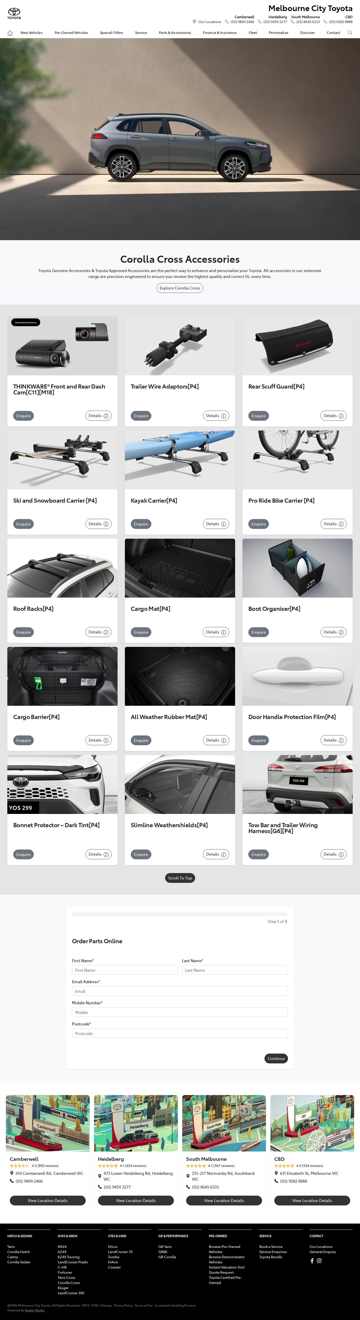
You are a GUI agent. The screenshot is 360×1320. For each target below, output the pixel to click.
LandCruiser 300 (71, 1292)
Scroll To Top (180, 877)
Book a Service (271, 1246)
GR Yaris (165, 1246)
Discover (307, 32)
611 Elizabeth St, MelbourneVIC (309, 1173)
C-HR (62, 1267)
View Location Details (48, 1200)
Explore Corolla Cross (180, 287)
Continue (276, 1058)
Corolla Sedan (18, 1261)
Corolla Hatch (18, 1251)
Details (96, 415)
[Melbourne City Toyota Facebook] (313, 1260)
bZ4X (62, 1251)
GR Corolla (167, 1256)
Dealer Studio (35, 1310)
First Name (83, 960)
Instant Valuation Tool (226, 1267)
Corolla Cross (69, 1282)
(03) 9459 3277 (275, 21)
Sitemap (106, 1305)
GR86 (162, 1251)
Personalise (278, 32)
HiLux (112, 1246)
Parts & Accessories (175, 32)
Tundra (113, 1256)
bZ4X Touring (69, 1256)
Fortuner (65, 1272)
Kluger (63, 1287)
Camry (12, 1256)
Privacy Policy (123, 1305)
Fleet (253, 32)
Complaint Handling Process (175, 1305)
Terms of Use (144, 1305)
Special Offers (111, 32)
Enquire (23, 415)
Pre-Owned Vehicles (71, 32)
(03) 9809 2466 (242, 21)
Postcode (81, 1023)
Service (141, 32)
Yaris (11, 1246)
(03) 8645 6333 (308, 21)
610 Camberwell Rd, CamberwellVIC (49, 1173)
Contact (333, 32)
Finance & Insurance (220, 32)
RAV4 (62, 1246)
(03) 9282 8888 (341, 21)
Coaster (114, 1267)
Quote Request (221, 1272)
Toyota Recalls (270, 1256)
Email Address (86, 981)
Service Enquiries (273, 1251)
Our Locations (209, 21)
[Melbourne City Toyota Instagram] (320, 1260)
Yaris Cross (66, 1277)
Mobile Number (87, 1002)
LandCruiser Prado (73, 1261)
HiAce (113, 1261)
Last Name (192, 960)
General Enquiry (323, 1251)
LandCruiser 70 (120, 1251)
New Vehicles (32, 32)
